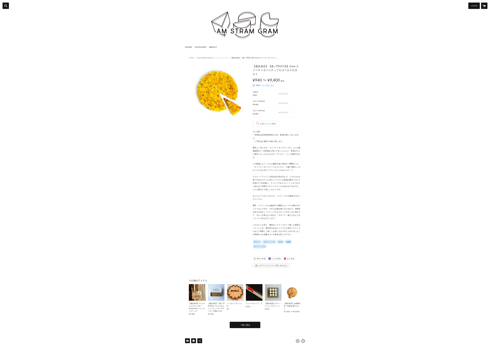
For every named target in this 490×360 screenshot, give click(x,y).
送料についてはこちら (265, 85)
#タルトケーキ (269, 242)
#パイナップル (259, 246)
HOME (188, 47)
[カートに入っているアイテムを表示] (484, 6)
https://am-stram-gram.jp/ (303, 341)
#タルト (257, 242)
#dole (280, 242)
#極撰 (288, 242)
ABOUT (213, 47)
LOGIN (474, 6)
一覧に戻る (245, 325)
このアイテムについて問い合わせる (272, 265)
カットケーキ (222, 58)
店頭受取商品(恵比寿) (205, 58)
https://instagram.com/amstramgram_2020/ (298, 341)
